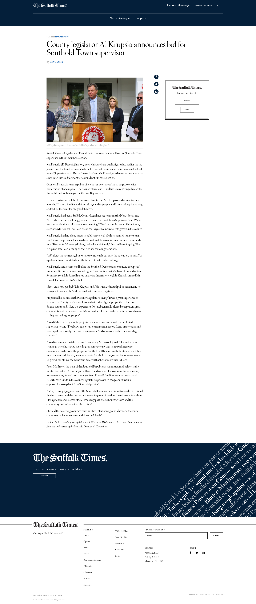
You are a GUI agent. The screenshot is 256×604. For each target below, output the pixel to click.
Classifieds (88, 572)
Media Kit (119, 543)
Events (86, 553)
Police (86, 547)
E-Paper (87, 578)
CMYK (59, 595)
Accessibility (218, 594)
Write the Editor (122, 531)
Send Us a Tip (121, 537)
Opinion (87, 541)
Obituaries (88, 566)
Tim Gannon (56, 62)
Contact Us (119, 549)
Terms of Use (193, 594)
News (86, 535)
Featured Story (62, 37)
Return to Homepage (178, 5)
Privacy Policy (205, 594)
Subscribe (44, 476)
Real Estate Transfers (92, 560)
